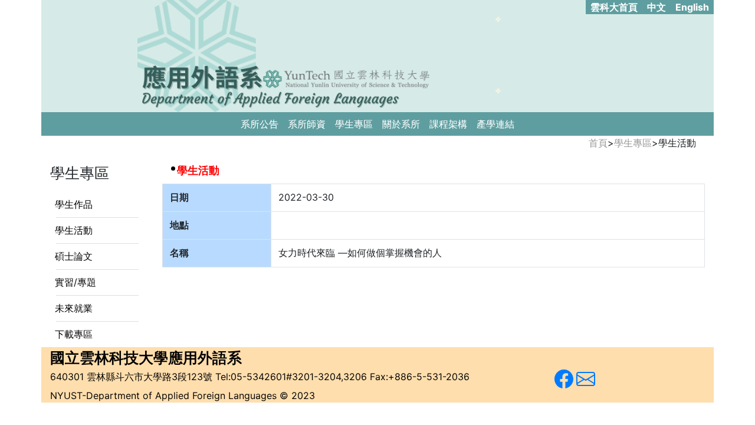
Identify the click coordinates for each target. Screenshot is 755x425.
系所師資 (307, 124)
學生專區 (354, 124)
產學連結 (495, 124)
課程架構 (448, 124)
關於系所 (401, 124)
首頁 (598, 143)
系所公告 (259, 124)
